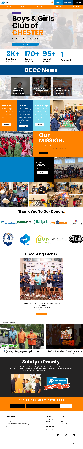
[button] (52, 2)
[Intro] (37, 45)
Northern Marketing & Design (58, 443)
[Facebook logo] (50, 435)
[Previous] (7, 29)
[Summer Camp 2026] (44, 45)
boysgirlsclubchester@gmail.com (68, 417)
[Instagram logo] (66, 435)
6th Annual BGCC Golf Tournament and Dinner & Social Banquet (41, 304)
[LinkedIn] (58, 435)
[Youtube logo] (74, 435)
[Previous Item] (2, 231)
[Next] (76, 29)
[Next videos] (81, 336)
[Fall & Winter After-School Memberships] (38, 45)
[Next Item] (81, 194)
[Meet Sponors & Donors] (45, 45)
